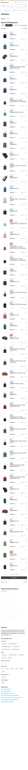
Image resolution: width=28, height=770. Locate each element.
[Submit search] (8, 5)
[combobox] (2, 25)
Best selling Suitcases (6, 716)
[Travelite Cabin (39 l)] (14, 211)
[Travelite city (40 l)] (14, 79)
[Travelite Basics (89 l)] (14, 511)
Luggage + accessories (16, 10)
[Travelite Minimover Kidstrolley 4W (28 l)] (14, 223)
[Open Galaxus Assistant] (22, 2)
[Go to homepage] (5, 2)
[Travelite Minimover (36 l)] (14, 235)
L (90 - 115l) (16, 25)
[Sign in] (19, 2)
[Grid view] (22, 29)
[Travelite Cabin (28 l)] (14, 134)
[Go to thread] (14, 603)
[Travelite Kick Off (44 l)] (14, 46)
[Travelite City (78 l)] (14, 90)
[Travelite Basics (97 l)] (14, 178)
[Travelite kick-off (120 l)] (14, 155)
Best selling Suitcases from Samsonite (10, 722)
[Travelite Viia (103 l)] (14, 395)
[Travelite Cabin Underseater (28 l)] (14, 113)
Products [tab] (3, 18)
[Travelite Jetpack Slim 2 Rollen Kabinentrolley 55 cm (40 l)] (14, 466)
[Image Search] (25, 6)
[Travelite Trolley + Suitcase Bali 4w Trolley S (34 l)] (14, 200)
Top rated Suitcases (5, 718)
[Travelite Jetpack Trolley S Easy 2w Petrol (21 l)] (14, 294)
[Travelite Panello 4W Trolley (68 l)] (14, 384)
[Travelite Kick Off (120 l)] (14, 489)
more (11, 662)
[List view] (25, 29)
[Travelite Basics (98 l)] (14, 57)
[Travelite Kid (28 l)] (14, 35)
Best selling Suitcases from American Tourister (12, 724)
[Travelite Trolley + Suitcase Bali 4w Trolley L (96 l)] (14, 167)
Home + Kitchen (7, 10)
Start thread (15, 594)
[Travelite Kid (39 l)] (14, 271)
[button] (26, 32)
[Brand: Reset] (11, 25)
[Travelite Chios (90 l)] (14, 566)
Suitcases (12, 31)
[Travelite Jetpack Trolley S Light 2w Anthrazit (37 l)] (14, 362)
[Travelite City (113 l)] (14, 145)
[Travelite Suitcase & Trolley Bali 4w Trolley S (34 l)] (14, 454)
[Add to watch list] (24, 39)
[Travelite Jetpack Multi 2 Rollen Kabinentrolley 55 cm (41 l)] (14, 68)
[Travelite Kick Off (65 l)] (14, 189)
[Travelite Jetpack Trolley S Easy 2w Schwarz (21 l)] (14, 442)
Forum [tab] (8, 18)
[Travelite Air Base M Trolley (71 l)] (14, 532)
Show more (14, 577)
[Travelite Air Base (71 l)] (14, 543)
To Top (25, 582)
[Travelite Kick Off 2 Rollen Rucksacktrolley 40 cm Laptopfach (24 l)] (14, 247)
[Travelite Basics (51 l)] (14, 326)
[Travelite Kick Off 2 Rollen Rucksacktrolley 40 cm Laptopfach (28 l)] (14, 102)
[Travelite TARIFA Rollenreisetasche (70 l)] (14, 305)
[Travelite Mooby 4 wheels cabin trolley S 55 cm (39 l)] (14, 350)
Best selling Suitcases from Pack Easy (10, 726)
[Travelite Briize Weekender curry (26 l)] (14, 373)
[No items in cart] (26, 2)
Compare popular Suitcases (7, 728)
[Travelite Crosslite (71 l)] (14, 338)
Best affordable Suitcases (7, 720)
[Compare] (22, 39)
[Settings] (15, 2)
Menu (4, 6)
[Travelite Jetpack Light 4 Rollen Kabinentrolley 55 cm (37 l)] (14, 406)
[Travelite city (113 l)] (14, 123)
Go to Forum (4, 591)
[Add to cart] (26, 39)
